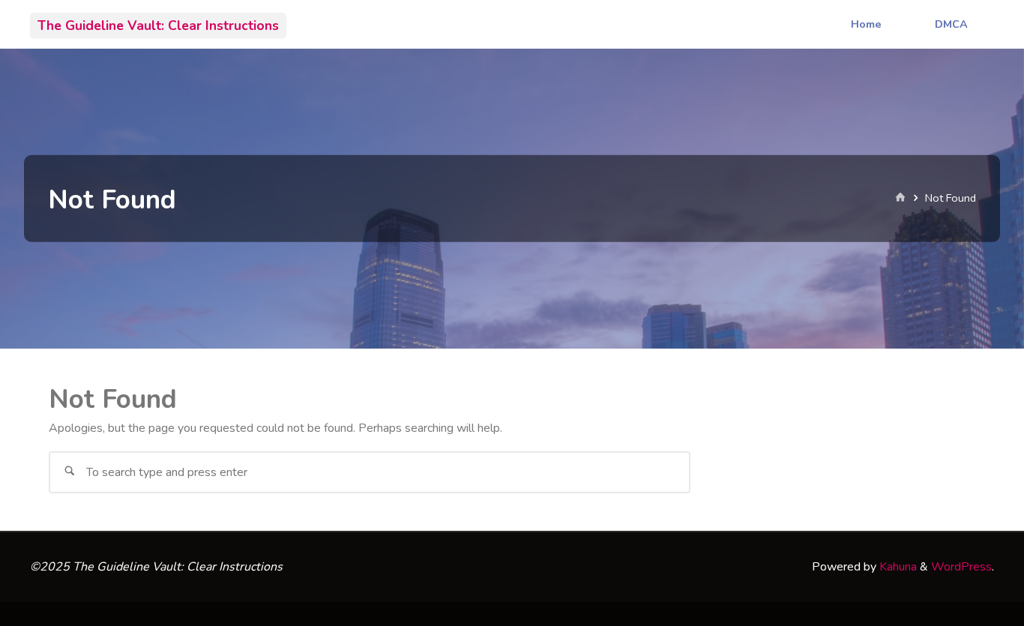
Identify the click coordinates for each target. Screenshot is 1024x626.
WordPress (961, 567)
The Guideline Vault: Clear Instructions (158, 25)
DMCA (951, 23)
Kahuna (896, 567)
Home (866, 23)
